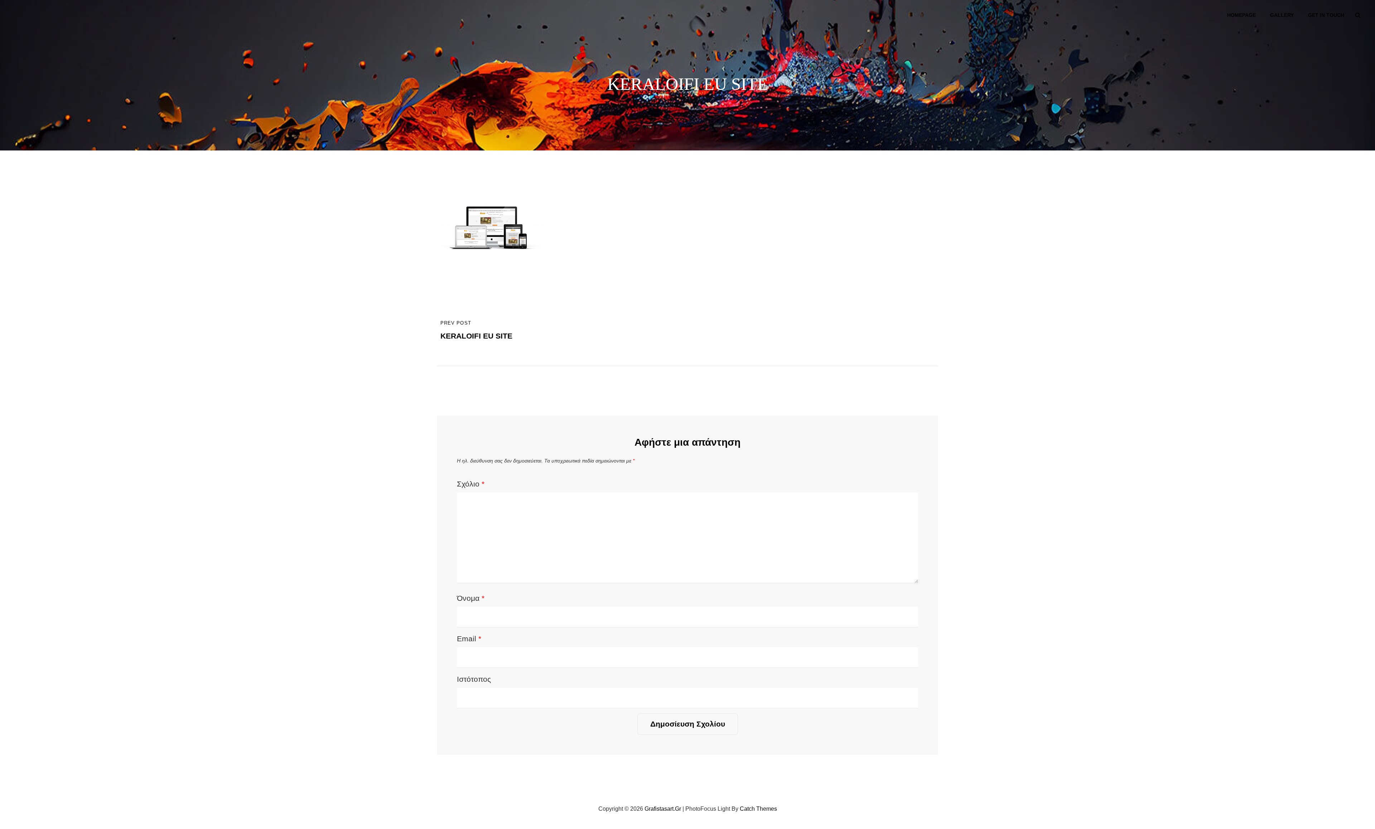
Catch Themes (758, 809)
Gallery (1282, 15)
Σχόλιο (470, 484)
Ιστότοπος (474, 679)
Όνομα (470, 598)
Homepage (1241, 15)
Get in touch (1326, 15)
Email (469, 638)
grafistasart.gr (663, 809)
